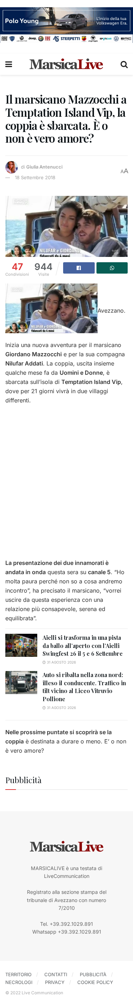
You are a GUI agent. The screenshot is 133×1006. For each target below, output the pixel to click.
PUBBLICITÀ (93, 974)
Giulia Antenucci (44, 167)
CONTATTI (55, 974)
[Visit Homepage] (66, 64)
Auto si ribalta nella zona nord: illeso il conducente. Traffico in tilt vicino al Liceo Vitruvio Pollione (84, 686)
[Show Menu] (8, 64)
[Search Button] (124, 64)
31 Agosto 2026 (61, 662)
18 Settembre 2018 (35, 177)
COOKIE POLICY (95, 982)
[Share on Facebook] (79, 268)
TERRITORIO (18, 974)
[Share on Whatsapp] (112, 268)
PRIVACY (55, 982)
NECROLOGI (18, 982)
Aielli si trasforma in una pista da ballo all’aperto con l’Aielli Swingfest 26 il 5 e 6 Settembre (83, 645)
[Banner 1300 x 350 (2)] (66, 24)
